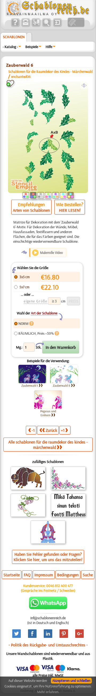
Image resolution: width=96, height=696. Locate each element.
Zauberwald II (61, 385)
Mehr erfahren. (48, 691)
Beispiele (31, 46)
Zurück (51, 430)
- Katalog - (10, 46)
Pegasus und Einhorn (48, 413)
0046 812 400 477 (59, 585)
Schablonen (14, 36)
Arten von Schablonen (31, 210)
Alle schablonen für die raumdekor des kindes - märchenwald (48, 444)
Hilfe (49, 46)
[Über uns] (15, 25)
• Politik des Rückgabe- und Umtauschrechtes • (48, 644)
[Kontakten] (25, 25)
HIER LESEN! (70, 210)
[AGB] (36, 25)
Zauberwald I (29, 385)
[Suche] (46, 25)
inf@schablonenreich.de (48, 617)
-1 (33, 430)
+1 (63, 430)
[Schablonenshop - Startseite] (47, 14)
